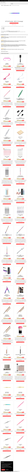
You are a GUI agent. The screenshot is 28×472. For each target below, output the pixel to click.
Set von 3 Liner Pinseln (7, 196)
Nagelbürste (7, 64)
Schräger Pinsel (20, 176)
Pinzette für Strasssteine (7, 275)
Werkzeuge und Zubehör (6, 5)
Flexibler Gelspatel (7, 355)
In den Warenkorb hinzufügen (20, 70)
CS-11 (20, 410)
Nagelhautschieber (20, 196)
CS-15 (20, 445)
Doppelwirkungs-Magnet (20, 256)
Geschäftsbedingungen (3, 471)
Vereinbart (3, 469)
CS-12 (20, 427)
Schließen (7, 469)
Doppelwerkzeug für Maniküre (20, 235)
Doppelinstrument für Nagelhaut (7, 235)
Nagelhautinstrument (7, 256)
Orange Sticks (20, 138)
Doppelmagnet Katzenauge (20, 118)
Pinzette (10, 5)
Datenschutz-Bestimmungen (15, 471)
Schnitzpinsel (7, 316)
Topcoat (3, 2)
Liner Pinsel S (20, 316)
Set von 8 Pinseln (20, 215)
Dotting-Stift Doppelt (7, 98)
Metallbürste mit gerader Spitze (20, 355)
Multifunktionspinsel (7, 335)
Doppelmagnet (20, 276)
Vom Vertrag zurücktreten (8, 471)
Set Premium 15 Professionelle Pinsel (20, 372)
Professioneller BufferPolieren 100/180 (7, 138)
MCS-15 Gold (20, 392)
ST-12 (7, 427)
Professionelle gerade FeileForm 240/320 (7, 118)
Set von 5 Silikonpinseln (6, 215)
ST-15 (7, 445)
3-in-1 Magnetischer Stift (20, 295)
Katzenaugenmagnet (20, 64)
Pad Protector (7, 372)
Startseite (2, 5)
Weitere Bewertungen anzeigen (4, 51)
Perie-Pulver (20, 334)
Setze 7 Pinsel (20, 157)
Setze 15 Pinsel (7, 157)
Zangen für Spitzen (7, 295)
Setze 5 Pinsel (7, 176)
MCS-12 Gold (7, 392)
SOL (18, 471)
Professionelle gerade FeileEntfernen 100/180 (20, 99)
